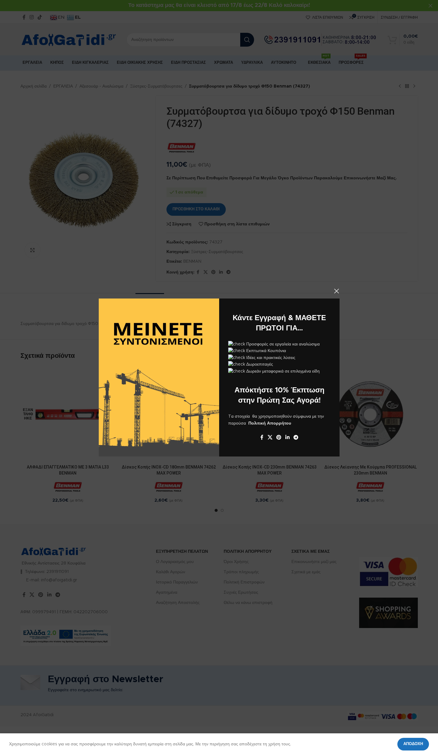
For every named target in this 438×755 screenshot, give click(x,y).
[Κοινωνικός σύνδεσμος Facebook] (262, 437)
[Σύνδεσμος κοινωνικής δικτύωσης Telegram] (295, 437)
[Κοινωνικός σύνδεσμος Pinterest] (278, 437)
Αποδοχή (413, 744)
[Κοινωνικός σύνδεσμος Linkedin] (287, 437)
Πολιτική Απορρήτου (269, 423)
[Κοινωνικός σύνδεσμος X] (270, 437)
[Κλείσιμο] (336, 291)
